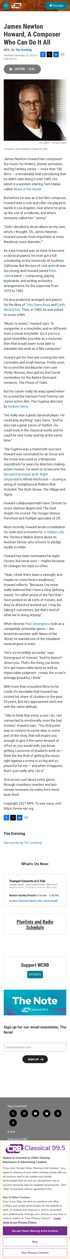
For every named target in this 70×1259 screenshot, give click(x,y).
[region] (35, 1199)
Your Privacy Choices (35, 1252)
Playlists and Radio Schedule (35, 924)
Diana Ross (42, 305)
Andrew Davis (18, 406)
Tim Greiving (23, 50)
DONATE (35, 974)
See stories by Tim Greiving (23, 843)
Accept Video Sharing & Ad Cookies (35, 1230)
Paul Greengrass (37, 624)
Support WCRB (35, 965)
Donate (58, 5)
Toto (29, 305)
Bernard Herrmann (17, 474)
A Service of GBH (17, 1139)
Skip (35, 1241)
